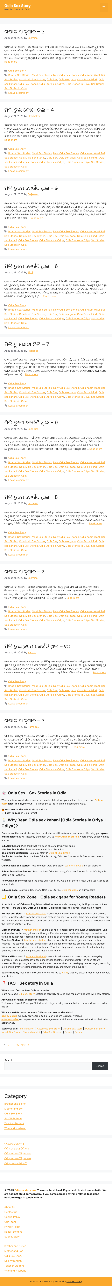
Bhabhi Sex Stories (19, 75)
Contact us (10, 1212)
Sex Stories (97, 84)
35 (17, 1045)
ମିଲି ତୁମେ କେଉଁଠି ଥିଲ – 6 (31, 266)
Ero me (79, 1032)
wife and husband (36, 956)
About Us (9, 1207)
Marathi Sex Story (72, 1028)
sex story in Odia (74, 865)
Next (25, 1045)
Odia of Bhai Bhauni (59, 852)
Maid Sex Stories (42, 75)
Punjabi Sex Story (95, 1028)
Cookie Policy (12, 1216)
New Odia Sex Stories (66, 75)
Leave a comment (18, 92)
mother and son (32, 929)
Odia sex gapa (67, 79)
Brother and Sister (15, 1103)
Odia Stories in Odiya (51, 84)
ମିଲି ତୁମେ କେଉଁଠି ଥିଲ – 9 (31, 422)
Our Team (10, 1221)
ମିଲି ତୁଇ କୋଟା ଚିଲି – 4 (29, 110)
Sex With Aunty (13, 1118)
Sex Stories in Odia (15, 88)
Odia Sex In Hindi (87, 79)
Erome (68, 1032)
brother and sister (36, 913)
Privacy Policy (12, 1226)
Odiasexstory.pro (25, 1190)
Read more (10, 61)
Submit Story (12, 1236)
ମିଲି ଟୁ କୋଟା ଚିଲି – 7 (26, 344)
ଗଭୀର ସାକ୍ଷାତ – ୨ (24, 720)
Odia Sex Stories (28, 84)
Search (8, 1060)
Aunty (65, 972)
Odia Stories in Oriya (78, 84)
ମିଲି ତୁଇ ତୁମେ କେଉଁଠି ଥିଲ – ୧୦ (37, 646)
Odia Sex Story (17, 5)
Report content (13, 1231)
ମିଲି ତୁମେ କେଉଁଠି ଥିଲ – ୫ (31, 188)
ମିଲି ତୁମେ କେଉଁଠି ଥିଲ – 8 (31, 497)
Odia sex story (27, 993)
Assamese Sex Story (48, 1028)
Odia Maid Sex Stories (32, 79)
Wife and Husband (15, 1128)
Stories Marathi (31, 1032)
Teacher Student (14, 1123)
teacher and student (35, 940)
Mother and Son (13, 1108)
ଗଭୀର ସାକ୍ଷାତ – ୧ (24, 572)
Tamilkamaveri (26, 1028)
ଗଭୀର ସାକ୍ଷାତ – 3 (24, 32)
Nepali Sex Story (10, 1032)
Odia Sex (52, 79)
